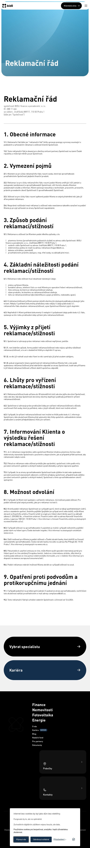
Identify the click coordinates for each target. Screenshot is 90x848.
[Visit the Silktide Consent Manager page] (73, 839)
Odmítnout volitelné (41, 839)
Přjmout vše (21, 839)
